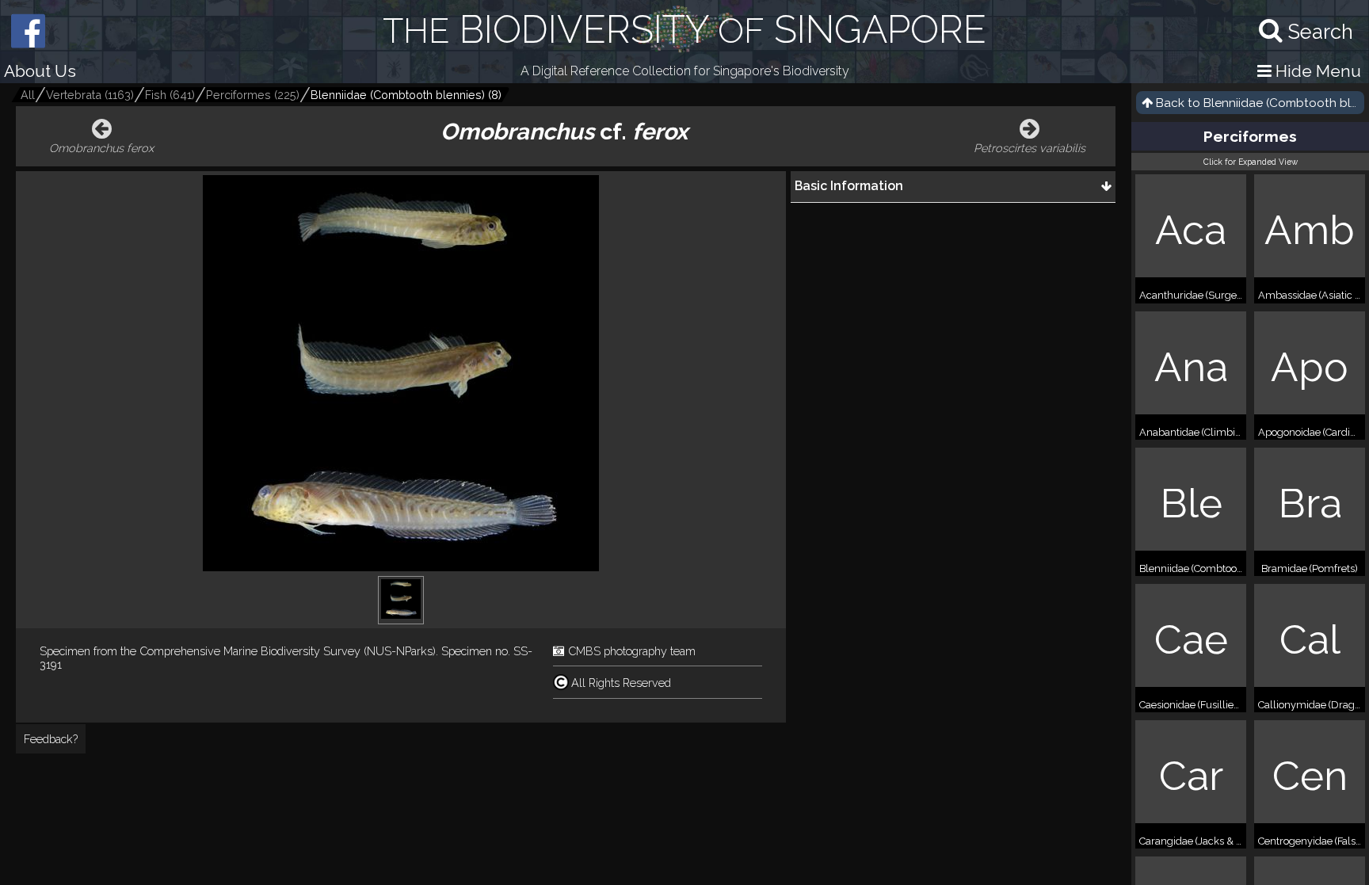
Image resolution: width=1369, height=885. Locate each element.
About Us (40, 71)
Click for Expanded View (1250, 161)
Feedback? (51, 739)
